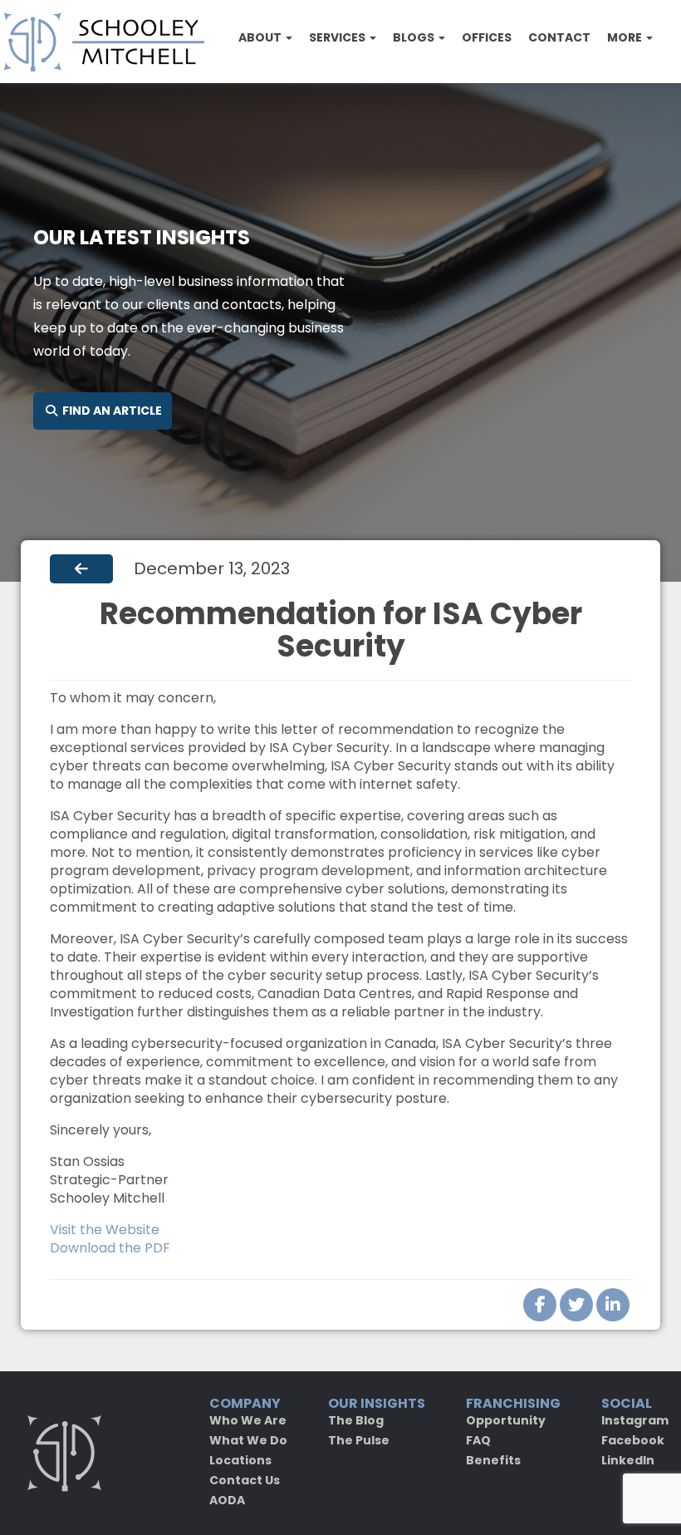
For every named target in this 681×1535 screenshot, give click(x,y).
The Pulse (358, 1440)
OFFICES (487, 37)
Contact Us (244, 1480)
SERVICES (338, 37)
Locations (240, 1460)
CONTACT (559, 37)
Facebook (632, 1440)
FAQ (478, 1440)
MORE (625, 37)
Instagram (635, 1420)
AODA (227, 1500)
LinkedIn (627, 1460)
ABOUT (261, 37)
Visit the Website (104, 1229)
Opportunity (506, 1420)
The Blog (356, 1420)
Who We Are (248, 1420)
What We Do (248, 1440)
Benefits (493, 1460)
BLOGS (415, 37)
